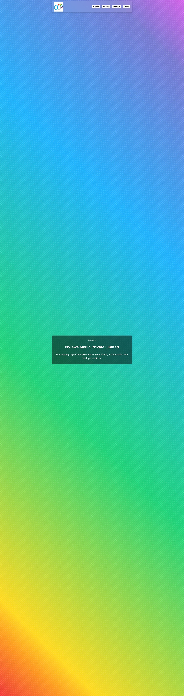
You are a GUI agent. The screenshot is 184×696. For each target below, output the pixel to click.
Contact (126, 6)
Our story (106, 6)
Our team (116, 6)
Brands (96, 6)
